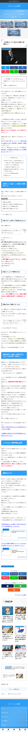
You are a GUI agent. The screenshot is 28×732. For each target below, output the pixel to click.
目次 (12, 157)
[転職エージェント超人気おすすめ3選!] (7, 24)
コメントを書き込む (14, 689)
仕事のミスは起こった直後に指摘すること (14, 160)
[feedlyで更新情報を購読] (20, 586)
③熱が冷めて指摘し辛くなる (12, 167)
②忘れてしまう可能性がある (12, 164)
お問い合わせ (5, 712)
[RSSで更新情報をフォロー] (14, 590)
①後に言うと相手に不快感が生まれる (15, 162)
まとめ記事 (4, 720)
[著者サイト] (7, 586)
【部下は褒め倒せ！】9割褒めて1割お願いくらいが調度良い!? (13, 149)
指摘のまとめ (7, 175)
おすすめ (4, 724)
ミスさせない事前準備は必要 (11, 173)
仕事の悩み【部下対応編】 (8, 566)
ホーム (3, 708)
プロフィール (5, 716)
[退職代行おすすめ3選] (14, 32)
